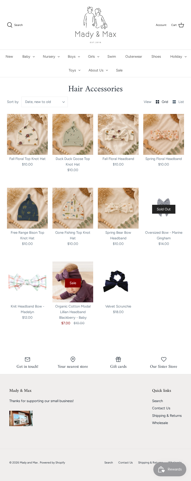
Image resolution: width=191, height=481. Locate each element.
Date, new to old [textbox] (38, 102)
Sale (119, 70)
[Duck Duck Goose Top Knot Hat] (72, 134)
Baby (26, 56)
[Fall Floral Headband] (118, 134)
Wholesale (160, 423)
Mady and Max (29, 462)
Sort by (13, 102)
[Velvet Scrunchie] (118, 282)
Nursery (49, 56)
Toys (72, 70)
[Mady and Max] (95, 25)
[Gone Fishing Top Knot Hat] (72, 208)
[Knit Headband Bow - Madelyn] (27, 282)
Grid (165, 102)
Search (157, 401)
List (181, 102)
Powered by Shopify (52, 462)
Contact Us (161, 408)
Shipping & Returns (167, 416)
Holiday (176, 56)
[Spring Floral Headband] (163, 134)
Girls (91, 56)
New (9, 56)
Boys (71, 56)
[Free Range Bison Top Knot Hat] (27, 208)
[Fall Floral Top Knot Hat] (27, 134)
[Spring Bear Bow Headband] (118, 208)
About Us (96, 70)
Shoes (156, 56)
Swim (111, 56)
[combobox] (44, 102)
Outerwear (133, 56)
